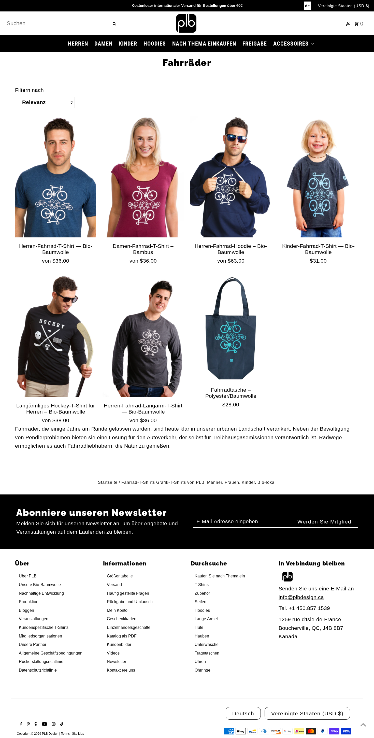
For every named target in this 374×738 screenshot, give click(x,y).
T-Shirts (202, 585)
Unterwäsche (207, 644)
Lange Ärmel (206, 619)
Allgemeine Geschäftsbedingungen (50, 653)
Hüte (199, 627)
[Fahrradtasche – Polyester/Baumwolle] (230, 328)
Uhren (200, 661)
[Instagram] (53, 724)
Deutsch (243, 713)
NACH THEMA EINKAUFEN (204, 43)
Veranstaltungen (33, 619)
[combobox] (56, 23)
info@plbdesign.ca (301, 597)
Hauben (202, 636)
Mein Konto (117, 610)
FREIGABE (254, 43)
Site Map (78, 733)
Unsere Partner (32, 644)
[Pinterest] (28, 724)
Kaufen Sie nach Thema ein (220, 576)
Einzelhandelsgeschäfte (128, 627)
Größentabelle (120, 576)
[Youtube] (44, 724)
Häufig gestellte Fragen (128, 593)
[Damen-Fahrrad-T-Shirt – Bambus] (143, 176)
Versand (114, 585)
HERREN (78, 43)
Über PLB (28, 576)
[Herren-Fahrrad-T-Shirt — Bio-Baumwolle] (55, 176)
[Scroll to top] (363, 724)
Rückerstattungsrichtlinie (41, 661)
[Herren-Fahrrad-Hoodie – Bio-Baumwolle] (230, 176)
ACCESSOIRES (291, 43)
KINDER (128, 43)
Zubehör (202, 593)
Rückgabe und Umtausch (130, 602)
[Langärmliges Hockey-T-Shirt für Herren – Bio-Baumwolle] (55, 336)
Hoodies (202, 610)
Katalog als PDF (122, 636)
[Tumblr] (35, 724)
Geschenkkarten (121, 619)
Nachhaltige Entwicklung (41, 593)
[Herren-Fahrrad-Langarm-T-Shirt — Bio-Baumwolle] (143, 336)
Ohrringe (202, 670)
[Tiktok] (61, 724)
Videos (113, 653)
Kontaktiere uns (121, 670)
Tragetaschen (207, 653)
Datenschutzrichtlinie (38, 670)
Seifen (200, 602)
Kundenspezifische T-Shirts (43, 627)
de (307, 6)
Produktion (28, 602)
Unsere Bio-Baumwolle (40, 585)
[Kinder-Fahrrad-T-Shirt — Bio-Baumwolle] (318, 176)
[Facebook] (20, 724)
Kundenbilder (119, 644)
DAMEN (103, 43)
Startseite (108, 482)
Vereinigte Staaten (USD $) (343, 6)
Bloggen (26, 610)
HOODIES (154, 43)
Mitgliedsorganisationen (40, 636)
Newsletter (116, 661)
